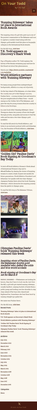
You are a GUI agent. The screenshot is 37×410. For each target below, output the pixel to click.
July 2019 (4, 362)
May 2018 (4, 378)
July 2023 (4, 340)
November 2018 (6, 372)
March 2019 (4, 369)
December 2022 (6, 343)
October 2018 (5, 375)
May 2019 (4, 365)
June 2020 (4, 353)
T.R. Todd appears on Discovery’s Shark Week (16, 317)
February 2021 (5, 349)
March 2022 (5, 346)
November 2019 (6, 356)
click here (16, 49)
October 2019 (5, 359)
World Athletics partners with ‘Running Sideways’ (18, 320)
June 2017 (4, 381)
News (3, 393)
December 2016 (6, 385)
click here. (31, 128)
